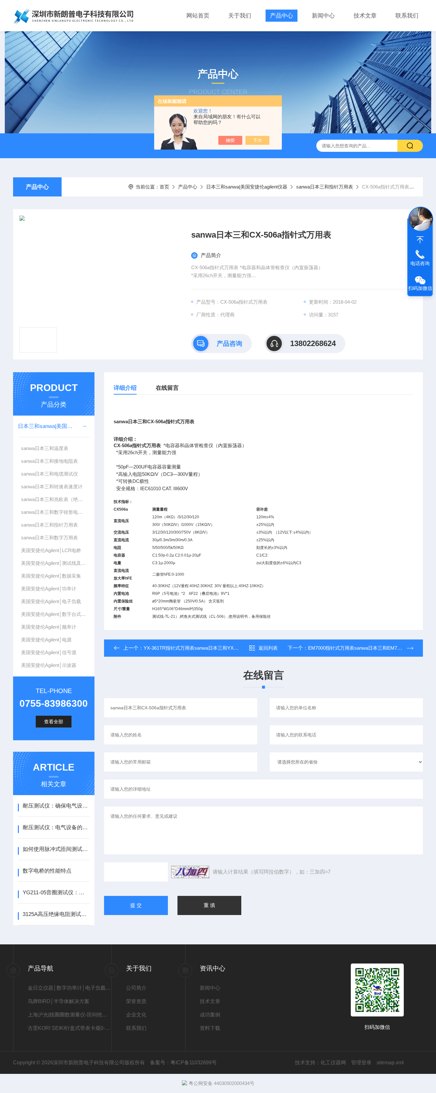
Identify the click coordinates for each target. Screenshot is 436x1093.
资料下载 (210, 1028)
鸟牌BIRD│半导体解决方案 (58, 1001)
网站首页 (197, 15)
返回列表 (268, 648)
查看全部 (53, 721)
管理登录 (361, 1062)
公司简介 (136, 988)
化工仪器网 (333, 1062)
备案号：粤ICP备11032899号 (183, 1062)
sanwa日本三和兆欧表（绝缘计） (55, 499)
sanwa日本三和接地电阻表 (49, 461)
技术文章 (365, 15)
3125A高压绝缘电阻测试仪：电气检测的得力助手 (56, 914)
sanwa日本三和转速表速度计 (52, 486)
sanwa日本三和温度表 (44, 448)
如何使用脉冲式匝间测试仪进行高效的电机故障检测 (56, 849)
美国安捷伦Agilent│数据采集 (51, 576)
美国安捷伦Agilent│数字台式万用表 (55, 614)
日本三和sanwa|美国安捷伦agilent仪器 (246, 186)
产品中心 (281, 15)
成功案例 (210, 1014)
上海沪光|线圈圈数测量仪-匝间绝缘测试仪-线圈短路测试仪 (69, 1014)
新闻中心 (323, 15)
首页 (164, 186)
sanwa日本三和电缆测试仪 (49, 473)
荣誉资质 (136, 1001)
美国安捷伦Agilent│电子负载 (51, 601)
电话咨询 (420, 263)
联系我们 (406, 15)
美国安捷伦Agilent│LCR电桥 (51, 550)
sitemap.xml (390, 1062)
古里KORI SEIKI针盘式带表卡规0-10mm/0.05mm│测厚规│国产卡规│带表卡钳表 (69, 1028)
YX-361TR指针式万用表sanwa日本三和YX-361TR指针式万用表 (211, 648)
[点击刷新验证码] (190, 872)
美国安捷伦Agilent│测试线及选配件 (55, 563)
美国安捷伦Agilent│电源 (46, 639)
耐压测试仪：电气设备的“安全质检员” (56, 827)
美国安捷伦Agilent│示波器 (48, 665)
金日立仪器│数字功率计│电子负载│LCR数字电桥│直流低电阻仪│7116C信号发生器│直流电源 (69, 988)
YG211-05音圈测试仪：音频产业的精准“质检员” (56, 893)
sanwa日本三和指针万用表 (324, 186)
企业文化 (136, 1014)
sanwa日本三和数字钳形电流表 (54, 512)
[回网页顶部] (420, 239)
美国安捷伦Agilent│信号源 (48, 652)
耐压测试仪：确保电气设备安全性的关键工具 (56, 806)
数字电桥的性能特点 (47, 871)
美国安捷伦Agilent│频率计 (48, 627)
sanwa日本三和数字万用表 (49, 537)
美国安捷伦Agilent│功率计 (48, 588)
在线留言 (167, 388)
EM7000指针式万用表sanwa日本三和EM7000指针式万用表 (370, 648)
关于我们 (239, 15)
